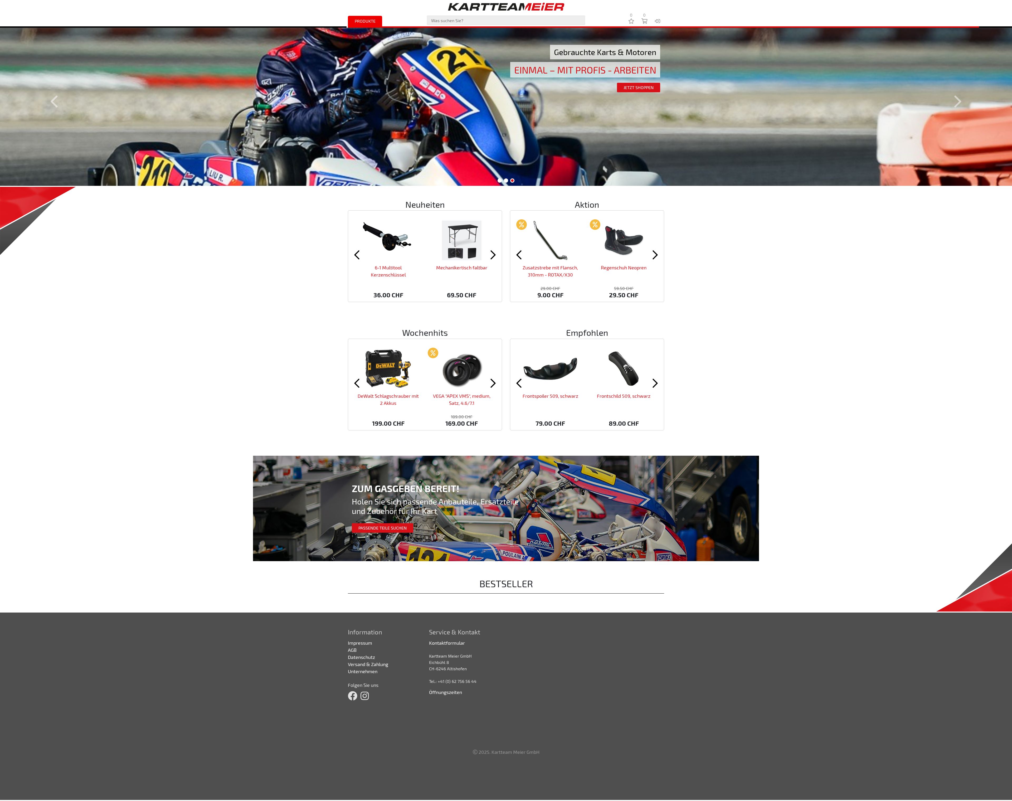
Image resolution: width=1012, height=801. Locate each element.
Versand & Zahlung (368, 664)
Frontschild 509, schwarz (623, 396)
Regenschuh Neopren (623, 267)
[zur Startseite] (506, 6)
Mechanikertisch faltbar (461, 267)
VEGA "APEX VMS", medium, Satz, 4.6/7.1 (461, 399)
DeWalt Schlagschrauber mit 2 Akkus (388, 399)
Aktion (587, 204)
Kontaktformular (447, 643)
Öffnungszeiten (445, 692)
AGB (352, 650)
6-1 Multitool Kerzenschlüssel (388, 271)
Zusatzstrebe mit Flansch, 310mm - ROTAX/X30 (550, 271)
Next (954, 101)
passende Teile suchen (382, 527)
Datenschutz (361, 657)
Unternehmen (362, 671)
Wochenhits (425, 332)
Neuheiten (425, 204)
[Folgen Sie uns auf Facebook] (352, 696)
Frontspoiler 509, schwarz (550, 396)
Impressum (360, 643)
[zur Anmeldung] (657, 21)
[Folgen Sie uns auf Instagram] (365, 696)
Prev (57, 101)
